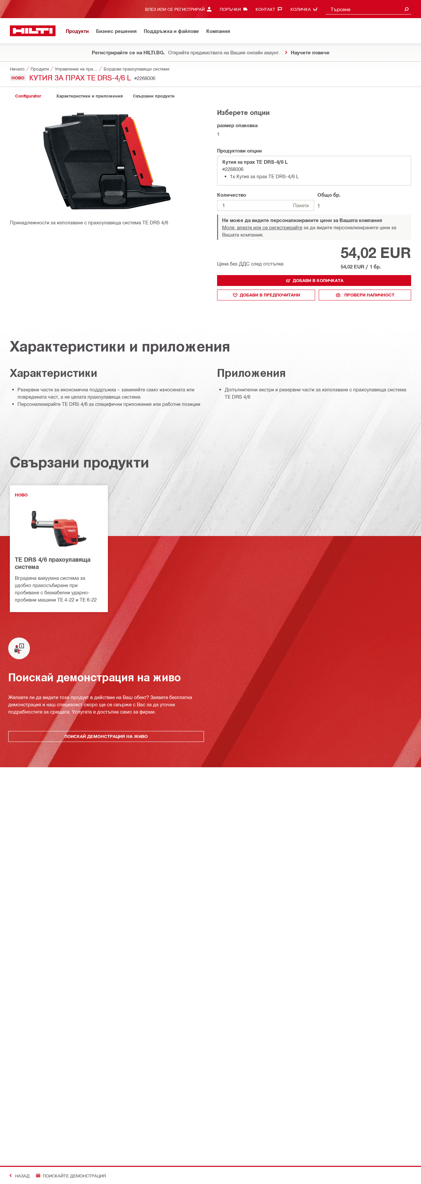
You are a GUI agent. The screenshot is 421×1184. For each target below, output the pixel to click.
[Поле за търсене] (406, 9)
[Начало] (33, 30)
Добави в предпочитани (270, 294)
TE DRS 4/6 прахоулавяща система (52, 563)
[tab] (28, 96)
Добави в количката (318, 280)
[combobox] (368, 9)
